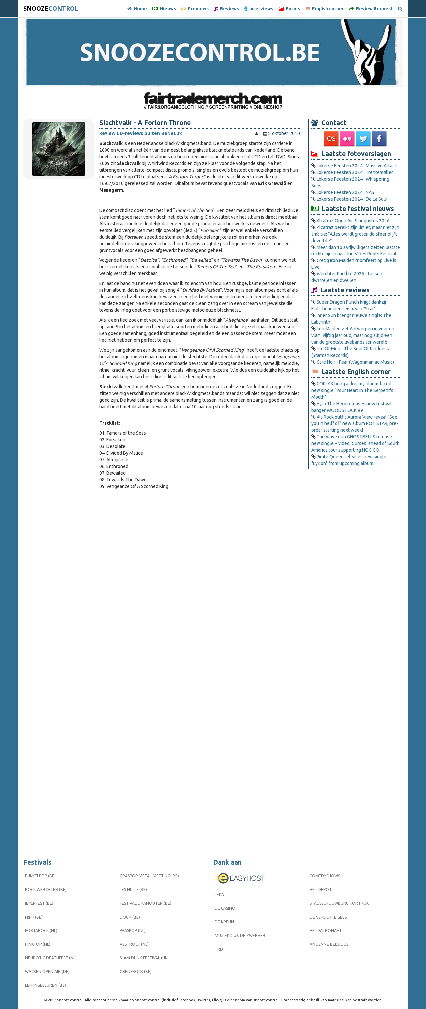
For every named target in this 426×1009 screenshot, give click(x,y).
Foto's (292, 8)
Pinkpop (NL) (37, 944)
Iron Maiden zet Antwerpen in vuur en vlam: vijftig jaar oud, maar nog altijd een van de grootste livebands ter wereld (352, 335)
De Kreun (224, 922)
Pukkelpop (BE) (40, 876)
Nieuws (167, 8)
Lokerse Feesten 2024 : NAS (345, 192)
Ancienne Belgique (329, 944)
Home (139, 8)
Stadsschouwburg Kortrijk (339, 903)
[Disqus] (199, 583)
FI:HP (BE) (34, 917)
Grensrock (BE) (136, 971)
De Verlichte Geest (329, 917)
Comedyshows (325, 876)
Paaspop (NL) (133, 930)
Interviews (260, 8)
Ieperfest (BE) (39, 903)
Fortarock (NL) (41, 930)
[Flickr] (348, 139)
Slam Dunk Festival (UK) (144, 958)
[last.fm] (332, 139)
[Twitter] (364, 139)
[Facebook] (380, 139)
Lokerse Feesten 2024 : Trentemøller (355, 172)
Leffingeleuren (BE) (45, 985)
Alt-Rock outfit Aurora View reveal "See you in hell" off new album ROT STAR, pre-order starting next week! (354, 423)
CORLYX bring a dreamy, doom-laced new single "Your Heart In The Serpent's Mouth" (352, 390)
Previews (197, 8)
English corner (327, 8)
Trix (219, 949)
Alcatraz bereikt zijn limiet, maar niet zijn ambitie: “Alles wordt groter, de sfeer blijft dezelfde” (355, 234)
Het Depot (321, 889)
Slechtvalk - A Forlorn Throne (145, 122)
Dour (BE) (130, 917)
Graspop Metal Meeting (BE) (149, 876)
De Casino (225, 908)
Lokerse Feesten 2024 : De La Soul (352, 199)
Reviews (228, 8)
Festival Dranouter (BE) (145, 903)
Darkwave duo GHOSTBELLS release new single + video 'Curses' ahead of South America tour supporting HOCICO (355, 443)
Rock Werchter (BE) (46, 889)
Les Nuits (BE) (133, 889)
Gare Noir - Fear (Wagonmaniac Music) (355, 362)
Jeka (219, 894)
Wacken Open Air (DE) (47, 971)
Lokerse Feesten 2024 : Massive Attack (357, 165)
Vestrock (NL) (134, 944)
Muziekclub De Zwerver (240, 935)
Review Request (373, 8)
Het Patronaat (326, 930)
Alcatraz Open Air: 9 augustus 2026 (353, 220)
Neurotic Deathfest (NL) (51, 958)
